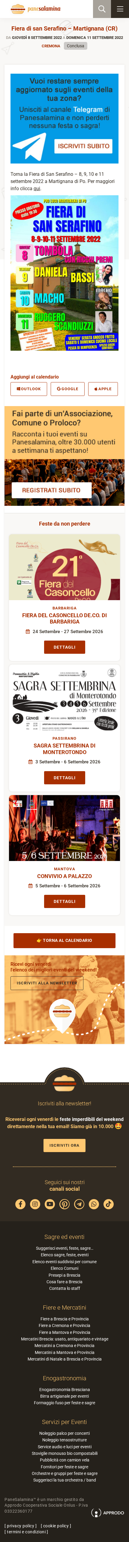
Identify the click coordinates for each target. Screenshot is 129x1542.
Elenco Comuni (64, 1268)
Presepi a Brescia (64, 1275)
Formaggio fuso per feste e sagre (64, 1402)
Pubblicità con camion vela (64, 1460)
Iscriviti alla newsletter (47, 983)
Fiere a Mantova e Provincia (64, 1332)
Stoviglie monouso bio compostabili (65, 1453)
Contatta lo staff (64, 1288)
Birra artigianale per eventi (64, 1396)
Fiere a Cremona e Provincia (64, 1325)
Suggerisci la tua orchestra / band (64, 1480)
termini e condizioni (26, 1531)
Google (70, 389)
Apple (105, 389)
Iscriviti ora (65, 1145)
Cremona (51, 46)
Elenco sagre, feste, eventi (64, 1254)
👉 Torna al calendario (64, 940)
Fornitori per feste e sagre (64, 1466)
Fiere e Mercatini (64, 1307)
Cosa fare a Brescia (64, 1281)
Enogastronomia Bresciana (64, 1389)
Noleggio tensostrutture (64, 1439)
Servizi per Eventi (64, 1422)
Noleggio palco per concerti (64, 1433)
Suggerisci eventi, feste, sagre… (64, 1248)
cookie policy (56, 1525)
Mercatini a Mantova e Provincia (64, 1352)
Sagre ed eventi (64, 1236)
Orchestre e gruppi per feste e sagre (65, 1473)
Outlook (31, 389)
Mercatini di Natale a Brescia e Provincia (65, 1359)
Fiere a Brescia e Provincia (64, 1318)
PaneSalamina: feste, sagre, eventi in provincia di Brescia (35, 9)
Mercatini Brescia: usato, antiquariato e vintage (64, 1339)
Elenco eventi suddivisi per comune (64, 1261)
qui (37, 188)
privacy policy (20, 1525)
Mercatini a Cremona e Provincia (64, 1345)
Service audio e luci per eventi (65, 1446)
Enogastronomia (64, 1378)
